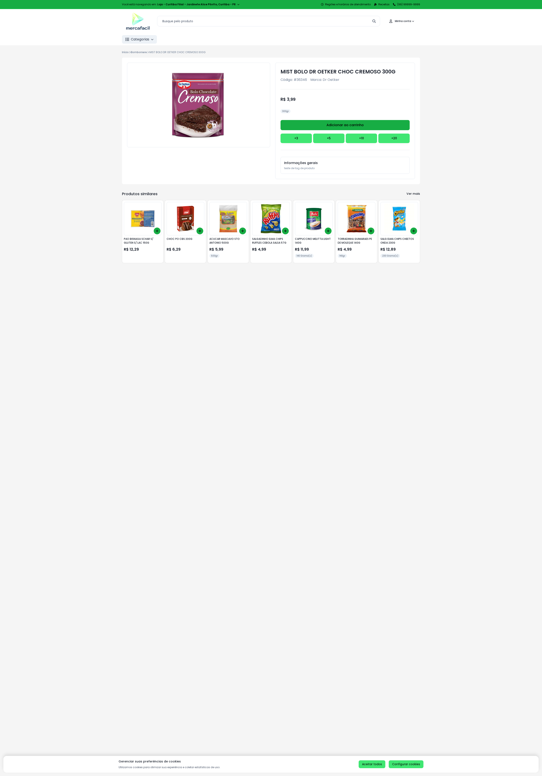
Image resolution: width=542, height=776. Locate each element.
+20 (394, 138)
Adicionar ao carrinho (345, 125)
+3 (296, 138)
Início (125, 52)
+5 (329, 138)
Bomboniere (139, 52)
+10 (361, 138)
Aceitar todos (372, 764)
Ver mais (413, 194)
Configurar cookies (406, 764)
